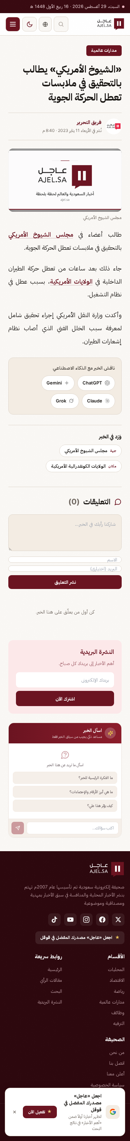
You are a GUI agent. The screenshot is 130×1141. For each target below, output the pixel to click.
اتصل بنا (116, 1063)
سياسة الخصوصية (107, 1084)
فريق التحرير (89, 122)
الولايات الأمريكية (71, 281)
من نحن (116, 1052)
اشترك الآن (65, 699)
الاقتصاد (117, 980)
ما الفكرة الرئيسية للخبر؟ (96, 777)
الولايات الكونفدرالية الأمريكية (83, 466)
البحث (56, 991)
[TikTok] (54, 919)
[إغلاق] (14, 1112)
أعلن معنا (115, 1073)
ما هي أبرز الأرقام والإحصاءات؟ (91, 791)
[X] (118, 919)
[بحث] (61, 24)
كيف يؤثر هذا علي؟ (100, 805)
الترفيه (118, 1023)
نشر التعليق (65, 582)
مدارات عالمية (104, 50)
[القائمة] (13, 24)
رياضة (119, 991)
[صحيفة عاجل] (110, 24)
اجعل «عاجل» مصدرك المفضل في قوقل (80, 937)
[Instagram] (86, 919)
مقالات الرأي (51, 980)
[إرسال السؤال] (17, 828)
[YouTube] (70, 919)
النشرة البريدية (50, 1002)
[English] (45, 24)
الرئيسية (55, 969)
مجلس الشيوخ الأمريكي (40, 234)
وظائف (117, 1012)
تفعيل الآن (40, 1111)
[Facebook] (102, 919)
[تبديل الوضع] (29, 24)
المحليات (116, 969)
